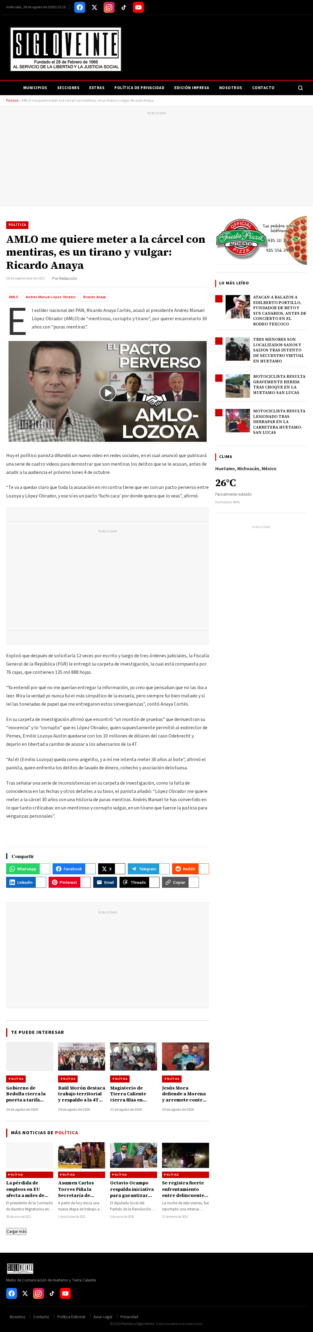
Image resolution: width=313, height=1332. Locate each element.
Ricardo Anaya (94, 297)
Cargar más (16, 1231)
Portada (12, 100)
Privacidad (129, 1317)
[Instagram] (109, 7)
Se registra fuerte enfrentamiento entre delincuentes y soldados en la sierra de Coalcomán (184, 1198)
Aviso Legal (103, 1317)
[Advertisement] (156, 159)
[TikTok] (123, 7)
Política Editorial (71, 1317)
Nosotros (230, 88)
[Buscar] (300, 88)
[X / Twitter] (94, 7)
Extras (97, 88)
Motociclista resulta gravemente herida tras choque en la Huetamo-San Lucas (279, 384)
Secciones (68, 88)
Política (17, 225)
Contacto (263, 88)
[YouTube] (138, 7)
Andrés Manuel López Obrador (51, 297)
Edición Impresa (191, 88)
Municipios (35, 88)
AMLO (13, 297)
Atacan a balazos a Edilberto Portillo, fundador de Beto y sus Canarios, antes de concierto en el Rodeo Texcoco (279, 311)
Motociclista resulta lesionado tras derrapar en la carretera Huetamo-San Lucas (279, 421)
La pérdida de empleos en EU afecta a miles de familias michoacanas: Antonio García (25, 1198)
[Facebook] (79, 7)
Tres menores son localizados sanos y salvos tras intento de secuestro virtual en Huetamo (278, 350)
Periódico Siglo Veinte (137, 1323)
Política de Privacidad (139, 88)
